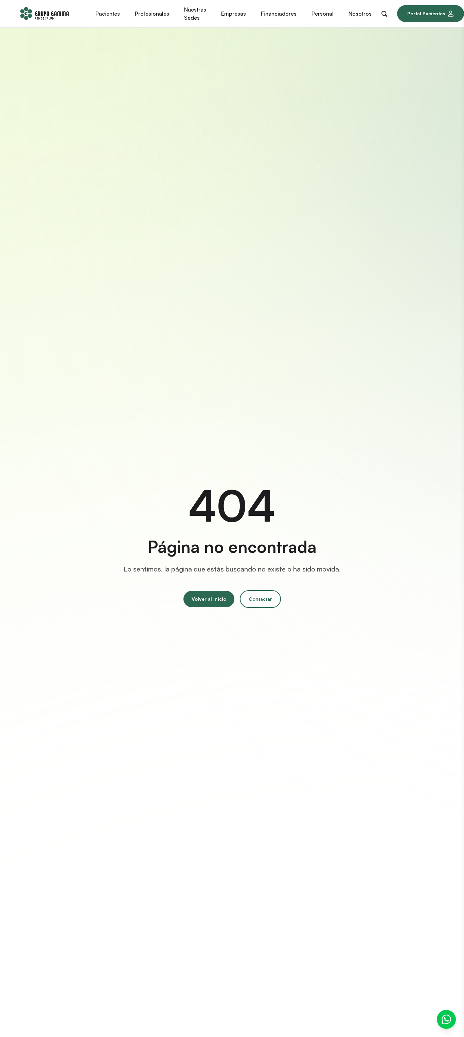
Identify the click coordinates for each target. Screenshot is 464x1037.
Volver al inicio (209, 599)
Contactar (260, 599)
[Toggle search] (386, 13)
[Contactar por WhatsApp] (446, 1019)
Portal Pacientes (426, 13)
